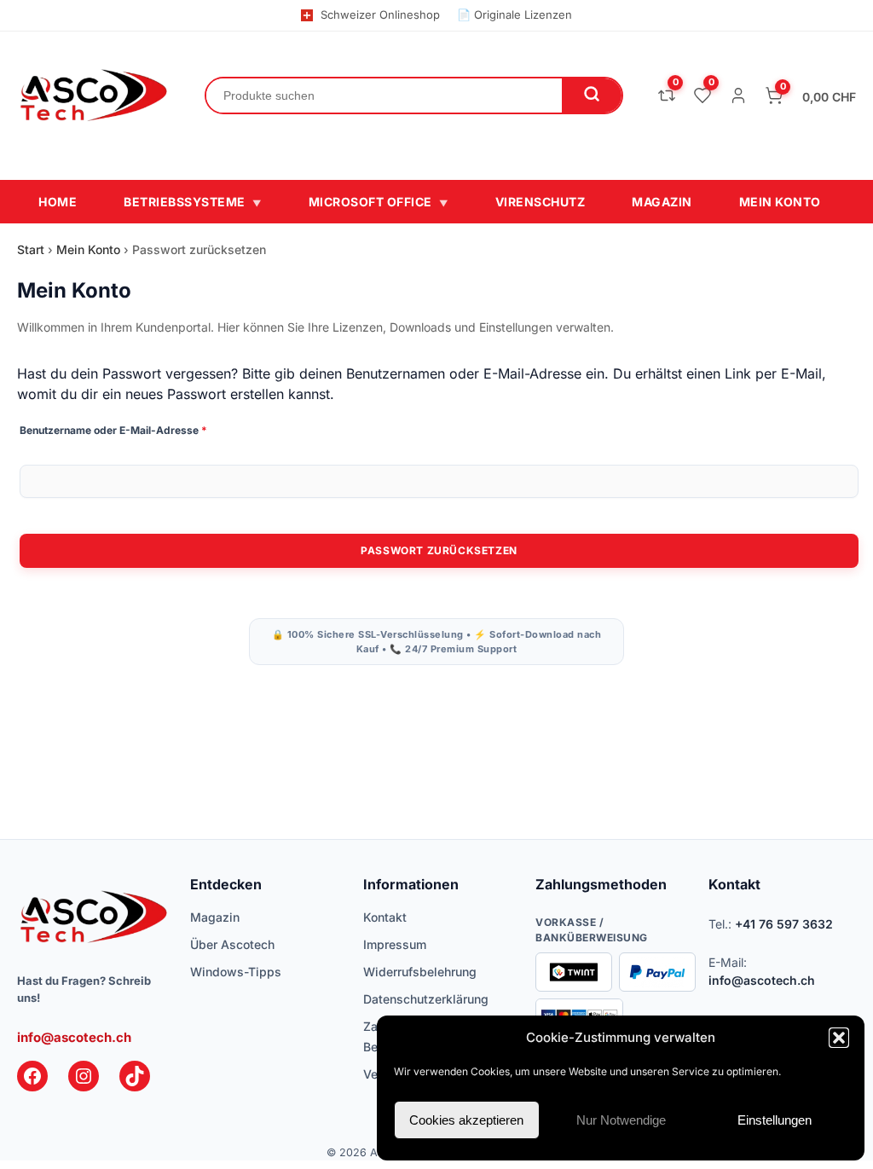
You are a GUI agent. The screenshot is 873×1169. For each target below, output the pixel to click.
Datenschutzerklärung (426, 999)
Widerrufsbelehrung (420, 971)
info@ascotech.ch (74, 1037)
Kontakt (385, 917)
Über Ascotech (232, 944)
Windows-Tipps (235, 971)
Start (30, 249)
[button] (838, 1037)
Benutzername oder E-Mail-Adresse (142, 430)
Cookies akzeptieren (466, 1120)
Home (57, 201)
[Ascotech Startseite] (94, 96)
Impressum (394, 944)
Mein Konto (780, 201)
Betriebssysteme (193, 201)
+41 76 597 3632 (784, 924)
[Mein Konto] (738, 95)
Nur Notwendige (621, 1120)
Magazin (662, 201)
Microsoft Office (378, 201)
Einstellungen (774, 1120)
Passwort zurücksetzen (439, 550)
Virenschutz (540, 201)
